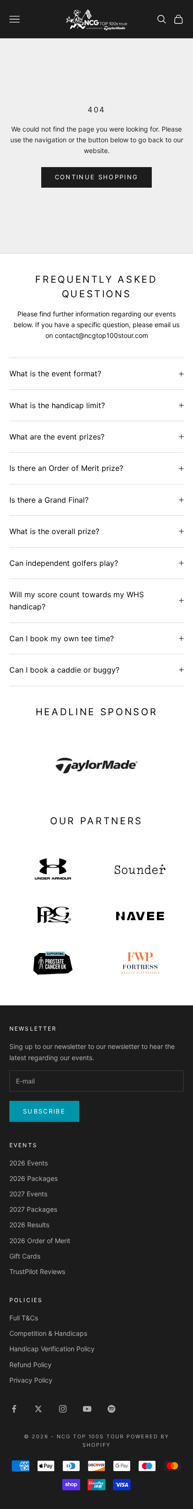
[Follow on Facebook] (14, 1409)
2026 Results (29, 1225)
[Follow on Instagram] (62, 1409)
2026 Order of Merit (39, 1241)
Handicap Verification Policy (52, 1349)
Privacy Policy (30, 1380)
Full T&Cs (23, 1318)
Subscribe (44, 1111)
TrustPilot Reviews (37, 1271)
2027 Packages (33, 1209)
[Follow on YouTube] (87, 1409)
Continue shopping (97, 177)
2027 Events (28, 1194)
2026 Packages (33, 1178)
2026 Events (28, 1163)
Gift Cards (24, 1256)
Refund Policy (30, 1365)
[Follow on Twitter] (38, 1409)
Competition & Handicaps (48, 1333)
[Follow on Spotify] (111, 1409)
